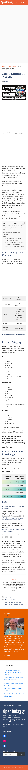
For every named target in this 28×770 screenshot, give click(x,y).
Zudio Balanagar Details (12, 602)
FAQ (5, 236)
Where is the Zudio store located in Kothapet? (14, 239)
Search (21, 754)
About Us (7, 655)
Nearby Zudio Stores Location (15, 228)
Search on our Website (10, 751)
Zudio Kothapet (9, 599)
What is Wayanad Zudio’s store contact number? (15, 247)
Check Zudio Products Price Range (12, 233)
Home (4, 66)
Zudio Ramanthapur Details (13, 605)
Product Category (9, 230)
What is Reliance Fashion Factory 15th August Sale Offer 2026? (12, 672)
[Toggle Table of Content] (22, 223)
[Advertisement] (14, 19)
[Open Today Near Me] (7, 2)
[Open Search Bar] (17, 2)
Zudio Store (12, 66)
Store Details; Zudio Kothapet (13, 226)
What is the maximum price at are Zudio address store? (15, 243)
